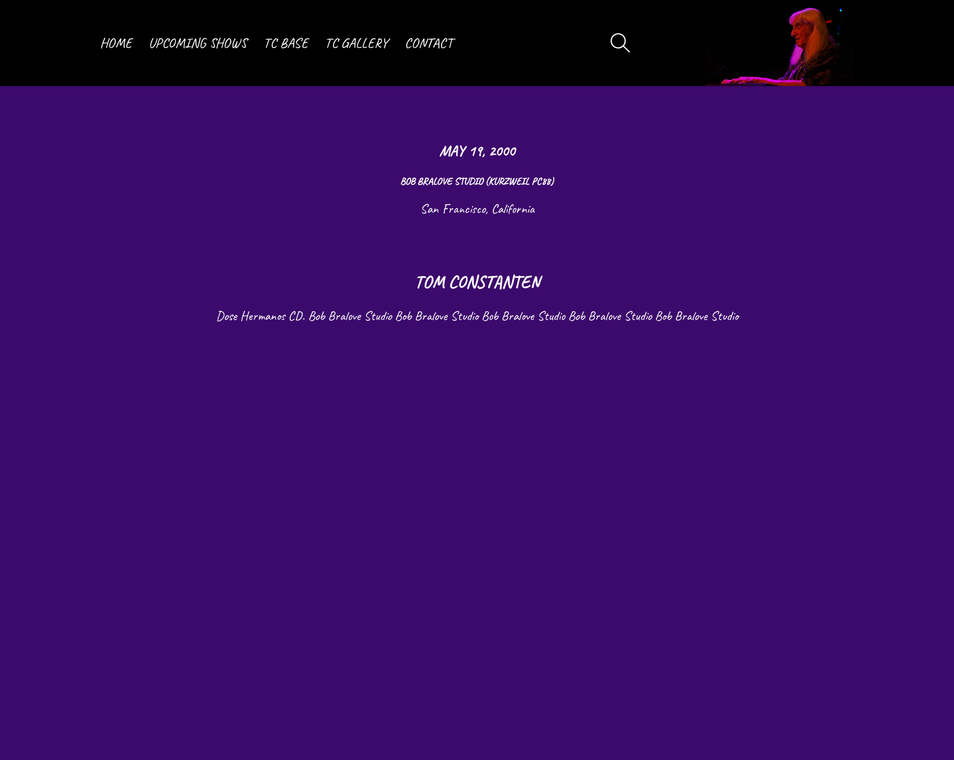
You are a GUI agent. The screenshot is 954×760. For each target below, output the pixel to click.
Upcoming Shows (198, 43)
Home (116, 43)
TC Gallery (356, 43)
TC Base (285, 43)
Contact (429, 43)
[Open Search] (620, 43)
